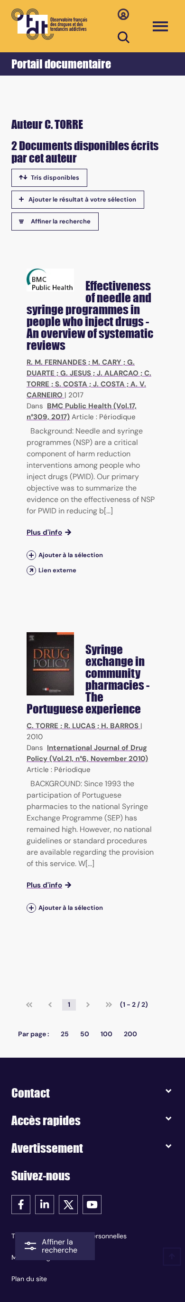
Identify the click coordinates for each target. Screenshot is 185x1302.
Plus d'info (44, 532)
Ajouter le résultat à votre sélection (82, 199)
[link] (29, 1005)
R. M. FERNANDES (56, 362)
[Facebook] (20, 1204)
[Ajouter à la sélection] (31, 555)
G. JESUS (75, 373)
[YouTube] (92, 1204)
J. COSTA (109, 384)
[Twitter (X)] (68, 1204)
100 (106, 1034)
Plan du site (29, 1278)
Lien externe (57, 570)
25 (65, 1034)
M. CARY (106, 362)
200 (130, 1034)
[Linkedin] (44, 1204)
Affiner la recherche (61, 221)
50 (84, 1034)
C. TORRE (42, 726)
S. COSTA (71, 384)
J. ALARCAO (118, 373)
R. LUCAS (79, 726)
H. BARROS (120, 726)
